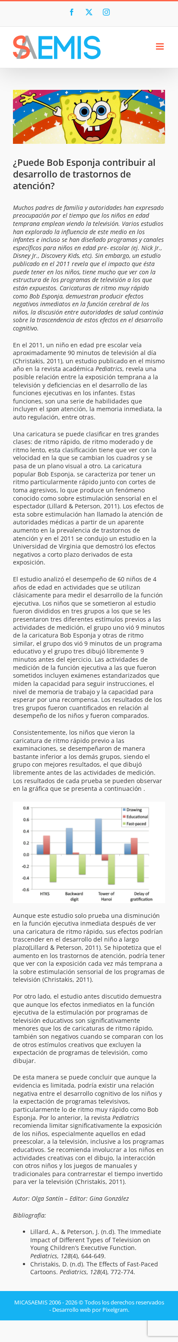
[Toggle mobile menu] (160, 46)
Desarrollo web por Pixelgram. (90, 1309)
